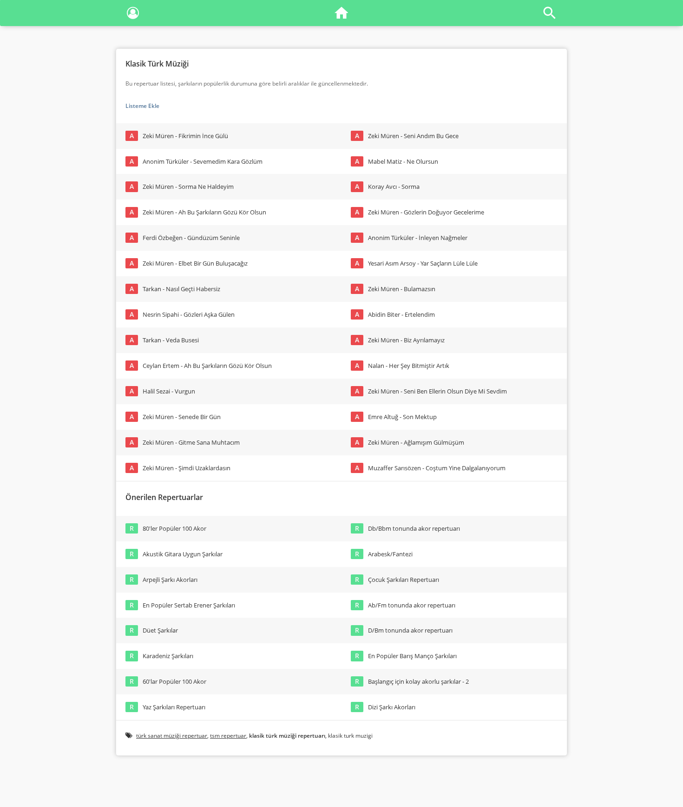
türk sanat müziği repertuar (171, 736)
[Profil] (133, 14)
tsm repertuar (228, 736)
